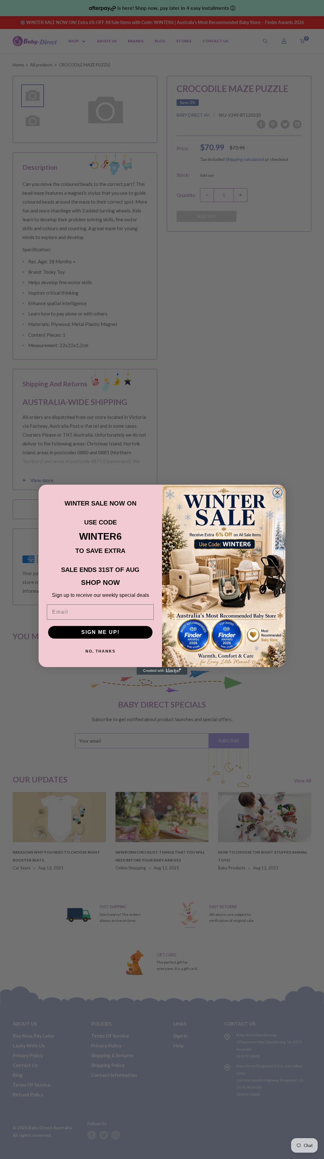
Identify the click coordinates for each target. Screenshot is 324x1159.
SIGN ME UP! (100, 632)
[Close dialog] (277, 492)
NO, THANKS (100, 651)
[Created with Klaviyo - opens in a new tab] (162, 671)
